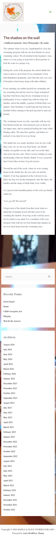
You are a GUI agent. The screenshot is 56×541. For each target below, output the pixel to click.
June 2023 (7, 412)
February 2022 (9, 490)
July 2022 (7, 465)
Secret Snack (9, 301)
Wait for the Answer (12, 321)
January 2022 (9, 495)
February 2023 (9, 431)
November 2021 (10, 504)
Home (6, 306)
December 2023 (10, 383)
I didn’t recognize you (12, 311)
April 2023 (8, 422)
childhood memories (13, 42)
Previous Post (28, 240)
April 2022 (8, 480)
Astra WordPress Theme (33, 533)
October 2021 (9, 509)
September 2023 (10, 397)
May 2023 (7, 417)
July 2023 (7, 407)
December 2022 (10, 441)
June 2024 (7, 354)
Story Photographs (31, 42)
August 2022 (9, 461)
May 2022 (7, 475)
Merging (7, 316)
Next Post (28, 248)
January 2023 (9, 436)
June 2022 (7, 470)
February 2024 (9, 373)
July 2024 (7, 349)
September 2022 (10, 456)
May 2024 (7, 359)
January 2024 (9, 378)
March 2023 (8, 427)
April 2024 (8, 364)
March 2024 (8, 368)
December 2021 (10, 499)
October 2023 (9, 393)
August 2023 (9, 402)
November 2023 (10, 388)
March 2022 (8, 485)
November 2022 (10, 446)
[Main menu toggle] (50, 12)
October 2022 (9, 451)
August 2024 (9, 344)
